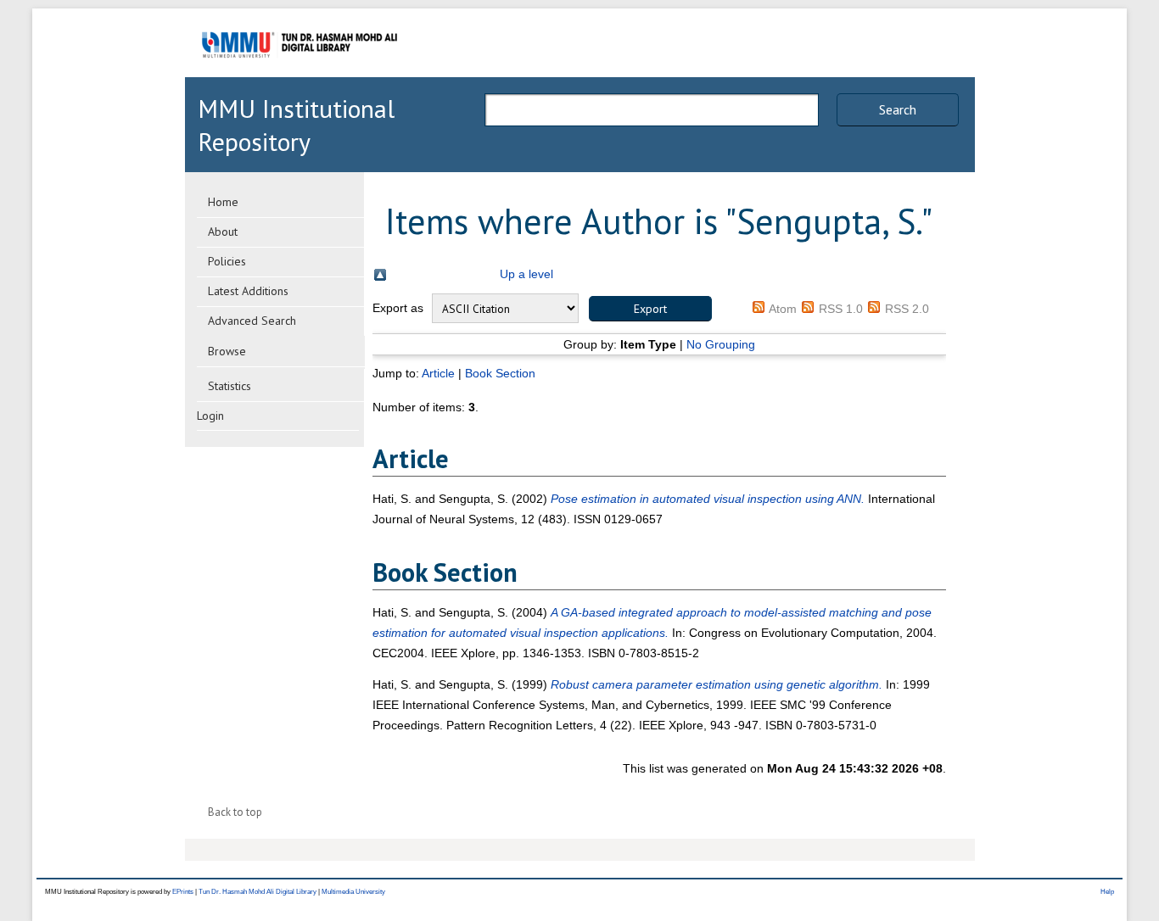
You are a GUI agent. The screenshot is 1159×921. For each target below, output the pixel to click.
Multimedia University (353, 892)
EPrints (182, 892)
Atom (783, 308)
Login (210, 415)
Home (223, 201)
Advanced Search (252, 320)
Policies (227, 261)
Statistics (229, 386)
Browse (227, 351)
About (223, 231)
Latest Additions (248, 291)
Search (897, 109)
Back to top (235, 812)
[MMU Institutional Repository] (299, 74)
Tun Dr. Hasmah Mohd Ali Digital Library (257, 892)
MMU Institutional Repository (296, 125)
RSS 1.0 (841, 308)
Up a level (526, 274)
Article (438, 373)
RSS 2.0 (907, 308)
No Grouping (720, 344)
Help (1107, 892)
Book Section (500, 373)
